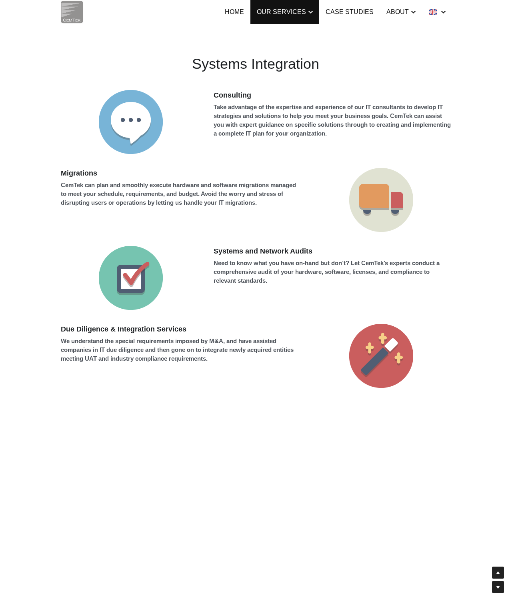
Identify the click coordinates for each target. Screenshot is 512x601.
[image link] (72, 11)
